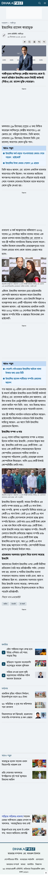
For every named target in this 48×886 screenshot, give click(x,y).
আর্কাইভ (30, 864)
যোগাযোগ (40, 859)
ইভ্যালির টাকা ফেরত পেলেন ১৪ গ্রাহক (22, 163)
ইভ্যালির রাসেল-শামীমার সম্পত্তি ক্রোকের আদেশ (24, 380)
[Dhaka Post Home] (24, 849)
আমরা (23, 864)
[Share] (25, 42)
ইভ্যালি (14, 604)
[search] (39, 3)
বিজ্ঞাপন (38, 864)
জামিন (5, 604)
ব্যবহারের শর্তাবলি (27, 859)
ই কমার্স (22, 604)
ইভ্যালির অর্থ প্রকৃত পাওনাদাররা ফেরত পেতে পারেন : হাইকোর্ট (25, 155)
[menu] (44, 3)
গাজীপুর (13, 23)
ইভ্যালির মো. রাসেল (30, 238)
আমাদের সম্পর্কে (12, 864)
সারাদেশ (4, 23)
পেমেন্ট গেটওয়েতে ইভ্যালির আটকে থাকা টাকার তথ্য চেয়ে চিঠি (24, 370)
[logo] (12, 3)
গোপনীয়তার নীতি (11, 859)
